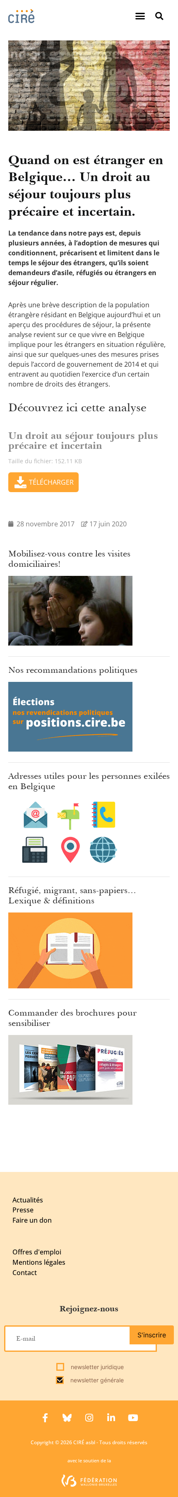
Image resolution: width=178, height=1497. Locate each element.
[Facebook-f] (45, 1418)
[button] (140, 16)
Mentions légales (38, 1262)
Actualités (27, 1200)
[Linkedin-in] (111, 1418)
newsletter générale (96, 1380)
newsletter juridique (96, 1366)
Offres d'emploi (36, 1252)
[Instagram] (89, 1418)
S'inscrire (151, 1335)
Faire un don (32, 1220)
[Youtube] (133, 1418)
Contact (24, 1272)
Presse (23, 1209)
